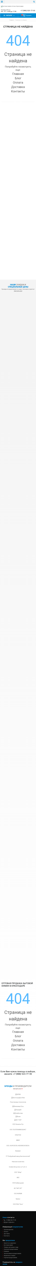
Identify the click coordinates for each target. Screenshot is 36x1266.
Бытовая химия (8, 1245)
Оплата (18, 82)
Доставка (18, 87)
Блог (18, 78)
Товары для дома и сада (11, 1247)
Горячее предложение (10, 1257)
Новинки (6, 1251)
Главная (18, 74)
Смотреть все (18, 291)
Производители (8, 1229)
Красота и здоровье (10, 1243)
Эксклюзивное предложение (12, 1253)
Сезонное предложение (11, 1249)
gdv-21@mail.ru (9, 1222)
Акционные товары (9, 1255)
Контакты (18, 91)
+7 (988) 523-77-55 (28, 10)
